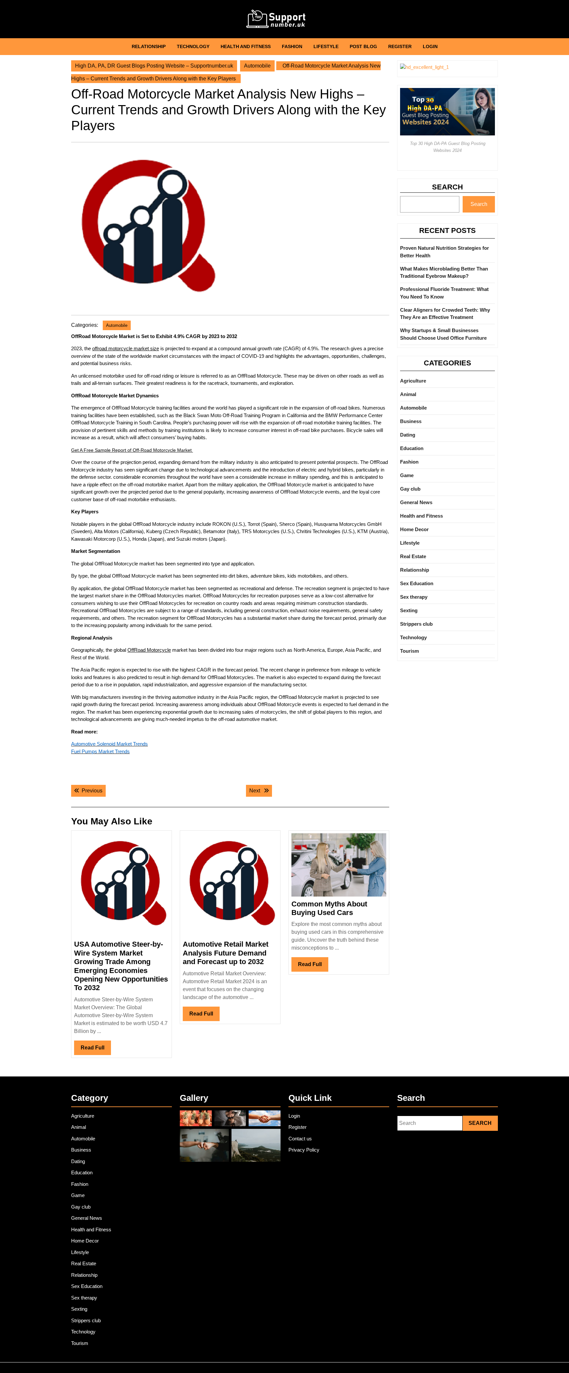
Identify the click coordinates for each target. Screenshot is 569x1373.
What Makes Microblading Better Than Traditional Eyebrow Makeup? (444, 272)
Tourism (409, 651)
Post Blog (363, 46)
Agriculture (413, 381)
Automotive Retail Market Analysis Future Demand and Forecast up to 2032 (225, 953)
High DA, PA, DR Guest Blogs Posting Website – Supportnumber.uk (154, 66)
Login (430, 46)
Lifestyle (326, 46)
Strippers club (416, 624)
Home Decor (414, 529)
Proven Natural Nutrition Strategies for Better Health (444, 251)
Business (410, 421)
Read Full (96, 1049)
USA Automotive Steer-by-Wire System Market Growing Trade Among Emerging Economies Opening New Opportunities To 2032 (121, 966)
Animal (408, 394)
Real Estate (413, 556)
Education (411, 448)
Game (407, 475)
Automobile (257, 66)
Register (400, 46)
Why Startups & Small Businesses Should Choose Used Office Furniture (443, 334)
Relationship (149, 46)
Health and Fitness (246, 46)
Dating (407, 435)
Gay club (410, 489)
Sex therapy (413, 597)
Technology (193, 46)
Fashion (292, 46)
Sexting (409, 610)
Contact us (300, 1138)
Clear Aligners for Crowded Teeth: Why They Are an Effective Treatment (445, 313)
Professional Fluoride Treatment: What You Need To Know (444, 293)
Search (447, 187)
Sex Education (416, 583)
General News (416, 502)
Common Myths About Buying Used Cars (329, 908)
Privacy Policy (303, 1150)
